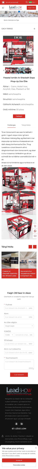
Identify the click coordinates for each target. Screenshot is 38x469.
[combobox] (19, 326)
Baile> (6, 20)
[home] (15, 8)
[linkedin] (21, 423)
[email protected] (12, 2)
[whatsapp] (35, 231)
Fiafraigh (19, 116)
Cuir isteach (19, 375)
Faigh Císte (31, 7)
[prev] (4, 70)
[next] (32, 70)
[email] (35, 236)
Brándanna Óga (13, 20)
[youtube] (16, 423)
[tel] (35, 226)
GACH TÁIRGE (7, 29)
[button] (30, 246)
